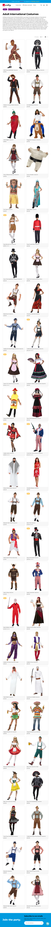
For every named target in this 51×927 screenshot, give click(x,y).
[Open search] (41, 5)
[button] (41, 36)
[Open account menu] (43, 5)
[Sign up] (41, 923)
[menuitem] (35, 5)
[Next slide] (23, 54)
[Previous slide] (5, 54)
